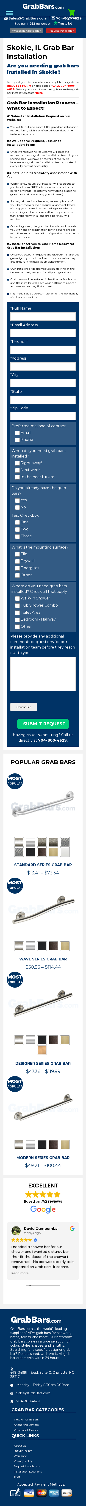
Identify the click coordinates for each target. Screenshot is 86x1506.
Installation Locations (28, 1471)
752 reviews (51, 1201)
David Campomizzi (41, 1228)
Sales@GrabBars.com (28, 18)
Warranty (20, 1456)
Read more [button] (20, 1273)
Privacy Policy (23, 1461)
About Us (20, 1445)
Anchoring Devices (26, 1424)
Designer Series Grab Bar (43, 1063)
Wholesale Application (26, 30)
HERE (39, 92)
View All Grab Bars (26, 1419)
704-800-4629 (28, 1401)
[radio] (19, 841)
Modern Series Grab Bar (43, 1158)
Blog (17, 1476)
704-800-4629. (53, 740)
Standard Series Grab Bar (43, 865)
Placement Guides (26, 1430)
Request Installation (61, 30)
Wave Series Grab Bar (43, 959)
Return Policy (23, 1450)
